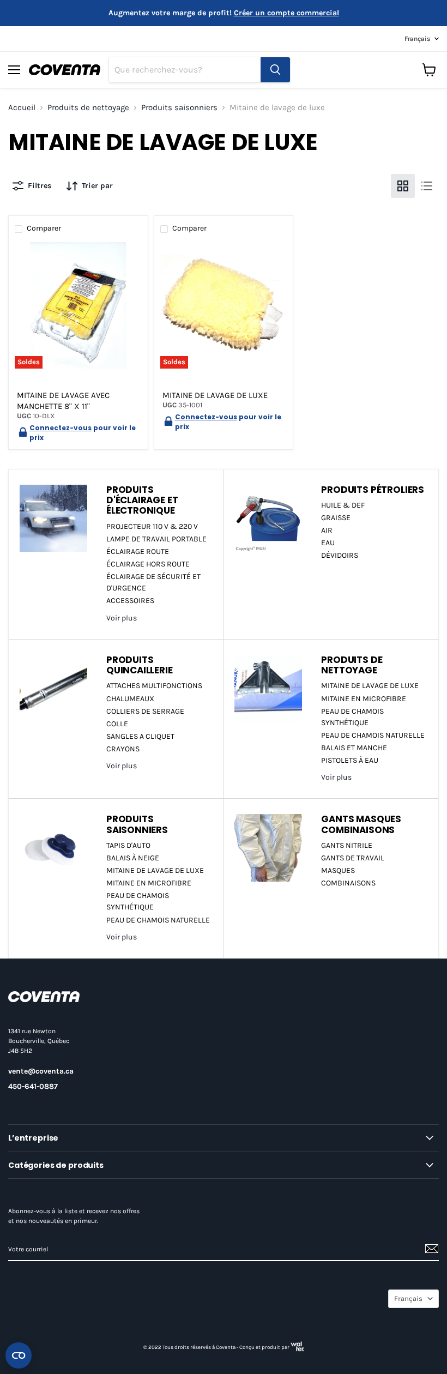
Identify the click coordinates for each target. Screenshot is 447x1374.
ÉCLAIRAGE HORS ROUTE (148, 564)
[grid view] (403, 186)
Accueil (21, 107)
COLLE (117, 723)
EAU (328, 542)
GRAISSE (336, 517)
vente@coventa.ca (41, 1071)
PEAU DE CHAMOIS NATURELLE (373, 735)
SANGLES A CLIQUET (140, 736)
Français (417, 39)
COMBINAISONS (348, 883)
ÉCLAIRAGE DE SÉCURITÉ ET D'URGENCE (153, 582)
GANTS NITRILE (346, 845)
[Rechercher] (275, 69)
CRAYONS (123, 749)
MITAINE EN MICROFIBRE (363, 698)
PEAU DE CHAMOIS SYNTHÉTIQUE (352, 717)
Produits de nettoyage (88, 107)
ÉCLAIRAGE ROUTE (137, 551)
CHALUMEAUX (130, 698)
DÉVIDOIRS (339, 555)
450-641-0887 (33, 1086)
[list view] (427, 186)
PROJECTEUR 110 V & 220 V (152, 526)
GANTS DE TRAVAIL (352, 858)
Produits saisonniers (179, 107)
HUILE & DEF (343, 505)
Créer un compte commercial (286, 12)
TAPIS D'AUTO (128, 845)
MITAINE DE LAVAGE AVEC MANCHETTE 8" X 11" (63, 400)
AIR (327, 530)
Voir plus (121, 618)
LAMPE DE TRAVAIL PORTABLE (156, 539)
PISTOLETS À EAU (349, 760)
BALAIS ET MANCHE (354, 747)
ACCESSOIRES (130, 600)
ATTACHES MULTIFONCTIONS (154, 685)
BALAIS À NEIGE (132, 858)
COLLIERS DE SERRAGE (145, 711)
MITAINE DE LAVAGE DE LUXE (215, 395)
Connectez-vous (60, 427)
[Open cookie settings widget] (18, 1355)
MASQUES (338, 870)
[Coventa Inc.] (44, 999)
